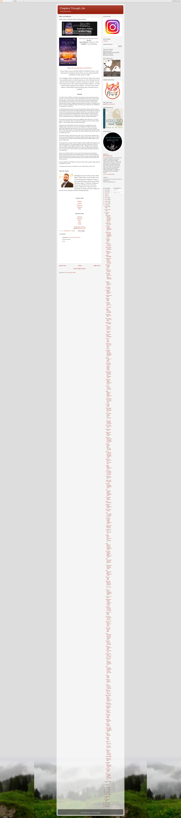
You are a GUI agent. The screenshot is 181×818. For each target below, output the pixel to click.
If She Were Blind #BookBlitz (108, 335)
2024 (106, 193)
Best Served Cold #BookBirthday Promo (108, 624)
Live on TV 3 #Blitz (108, 597)
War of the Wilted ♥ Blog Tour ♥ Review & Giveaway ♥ (108, 585)
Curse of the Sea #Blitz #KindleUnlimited (108, 729)
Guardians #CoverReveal (108, 477)
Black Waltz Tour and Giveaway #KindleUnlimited (108, 234)
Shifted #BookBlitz (108, 256)
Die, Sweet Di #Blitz (108, 288)
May (107, 791)
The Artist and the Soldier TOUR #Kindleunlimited (108, 521)
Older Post (97, 265)
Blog (79, 209)
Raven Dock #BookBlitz (108, 481)
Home (80, 265)
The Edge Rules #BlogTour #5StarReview (108, 228)
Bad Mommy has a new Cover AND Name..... (108, 346)
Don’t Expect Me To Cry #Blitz (108, 319)
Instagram (79, 207)
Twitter (79, 203)
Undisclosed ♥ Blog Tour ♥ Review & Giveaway (108, 261)
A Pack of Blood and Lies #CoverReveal (108, 461)
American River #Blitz (108, 578)
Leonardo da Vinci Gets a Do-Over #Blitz (108, 400)
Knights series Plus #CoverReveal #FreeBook (108, 538)
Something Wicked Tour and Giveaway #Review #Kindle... (108, 218)
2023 (106, 195)
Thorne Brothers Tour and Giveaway (108, 686)
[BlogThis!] (80, 231)
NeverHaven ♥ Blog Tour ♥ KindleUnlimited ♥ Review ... (108, 602)
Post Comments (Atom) (70, 272)
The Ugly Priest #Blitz (108, 405)
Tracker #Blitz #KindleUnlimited (108, 467)
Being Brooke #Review (108, 734)
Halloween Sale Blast (108, 223)
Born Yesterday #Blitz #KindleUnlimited (108, 573)
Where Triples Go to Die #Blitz (108, 359)
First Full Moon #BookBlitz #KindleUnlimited (108, 592)
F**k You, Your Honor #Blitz (108, 340)
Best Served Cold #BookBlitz (108, 655)
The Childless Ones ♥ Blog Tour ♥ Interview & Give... (108, 329)
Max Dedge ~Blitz (108, 430)
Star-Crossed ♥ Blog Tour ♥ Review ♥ (108, 561)
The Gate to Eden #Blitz (108, 613)
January (108, 799)
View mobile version (79, 268)
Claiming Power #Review (108, 725)
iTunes (79, 224)
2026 (106, 190)
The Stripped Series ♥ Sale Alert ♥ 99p (108, 567)
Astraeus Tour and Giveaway (108, 244)
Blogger (98, 812)
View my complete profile (108, 174)
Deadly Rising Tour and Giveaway (108, 310)
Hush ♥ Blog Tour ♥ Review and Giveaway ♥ (108, 416)
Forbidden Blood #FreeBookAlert (108, 292)
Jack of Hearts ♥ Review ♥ (108, 270)
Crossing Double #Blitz (108, 240)
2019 (106, 203)
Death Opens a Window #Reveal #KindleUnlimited (108, 546)
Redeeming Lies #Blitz (108, 323)
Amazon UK (79, 218)
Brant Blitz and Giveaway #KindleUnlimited (108, 765)
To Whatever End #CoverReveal (108, 531)
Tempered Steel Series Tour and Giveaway (108, 752)
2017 (106, 803)
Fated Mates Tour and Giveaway (108, 248)
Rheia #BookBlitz (108, 502)
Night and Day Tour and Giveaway (108, 692)
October (108, 212)
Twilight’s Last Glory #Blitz (108, 252)
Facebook (79, 205)
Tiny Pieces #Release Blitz (108, 759)
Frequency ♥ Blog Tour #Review (108, 526)
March (107, 794)
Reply (64, 241)
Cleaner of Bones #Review (108, 711)
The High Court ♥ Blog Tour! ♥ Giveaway (108, 305)
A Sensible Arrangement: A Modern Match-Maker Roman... (108, 366)
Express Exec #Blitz (107, 738)
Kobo (79, 222)
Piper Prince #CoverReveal (108, 426)
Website (79, 201)
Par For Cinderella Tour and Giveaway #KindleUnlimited (108, 454)
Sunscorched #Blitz (108, 296)
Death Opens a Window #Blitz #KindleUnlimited (108, 394)
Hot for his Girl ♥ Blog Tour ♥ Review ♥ (108, 618)
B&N (79, 220)
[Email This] (78, 231)
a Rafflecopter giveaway (79, 227)
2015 (106, 806)
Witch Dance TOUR (108, 510)
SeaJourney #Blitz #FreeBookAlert (108, 434)
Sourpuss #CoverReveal (108, 315)
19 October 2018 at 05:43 (74, 237)
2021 (106, 199)
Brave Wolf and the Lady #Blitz (108, 630)
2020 (106, 201)
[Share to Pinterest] (84, 231)
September (108, 781)
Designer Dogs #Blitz (108, 299)
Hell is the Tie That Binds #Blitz (108, 716)
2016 (106, 804)
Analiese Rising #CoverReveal (108, 283)
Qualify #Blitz (108, 756)
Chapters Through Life (72, 8)
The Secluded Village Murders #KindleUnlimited (108, 492)
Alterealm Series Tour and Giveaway (108, 642)
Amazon (79, 217)
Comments (117, 192)
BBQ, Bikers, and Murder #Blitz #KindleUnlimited (108, 698)
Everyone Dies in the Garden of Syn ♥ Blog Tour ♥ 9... (108, 440)
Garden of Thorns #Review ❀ (108, 681)
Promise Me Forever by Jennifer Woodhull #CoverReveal (108, 661)
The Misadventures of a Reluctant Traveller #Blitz (108, 636)
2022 (106, 197)
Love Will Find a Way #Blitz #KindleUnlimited (108, 485)
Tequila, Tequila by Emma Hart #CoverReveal (108, 649)
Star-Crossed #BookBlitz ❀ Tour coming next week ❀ (108, 670)
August (107, 784)
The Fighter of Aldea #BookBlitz (108, 422)
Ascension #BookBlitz (108, 703)
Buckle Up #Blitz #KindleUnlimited (108, 506)
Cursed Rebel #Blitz (107, 676)
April (107, 792)
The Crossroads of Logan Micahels (108, 514)
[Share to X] (81, 231)
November (108, 209)
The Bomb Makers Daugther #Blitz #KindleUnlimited (108, 554)
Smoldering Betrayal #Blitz (108, 707)
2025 (106, 191)
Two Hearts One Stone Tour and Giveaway (108, 472)
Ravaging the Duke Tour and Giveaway (108, 608)
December (108, 206)
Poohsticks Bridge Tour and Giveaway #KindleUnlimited (108, 353)
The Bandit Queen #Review (108, 498)
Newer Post (62, 265)
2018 (106, 205)
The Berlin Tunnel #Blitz (108, 770)
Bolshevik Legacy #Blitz (108, 266)
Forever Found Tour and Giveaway (108, 387)
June (107, 789)
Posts (116, 190)
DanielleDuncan (108, 155)
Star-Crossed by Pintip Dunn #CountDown (108, 776)
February (108, 796)
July (107, 787)
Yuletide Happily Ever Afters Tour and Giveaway (108, 446)
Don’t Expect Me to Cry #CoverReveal (108, 410)
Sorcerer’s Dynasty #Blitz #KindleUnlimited (108, 381)
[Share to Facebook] (82, 231)
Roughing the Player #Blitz (108, 720)
